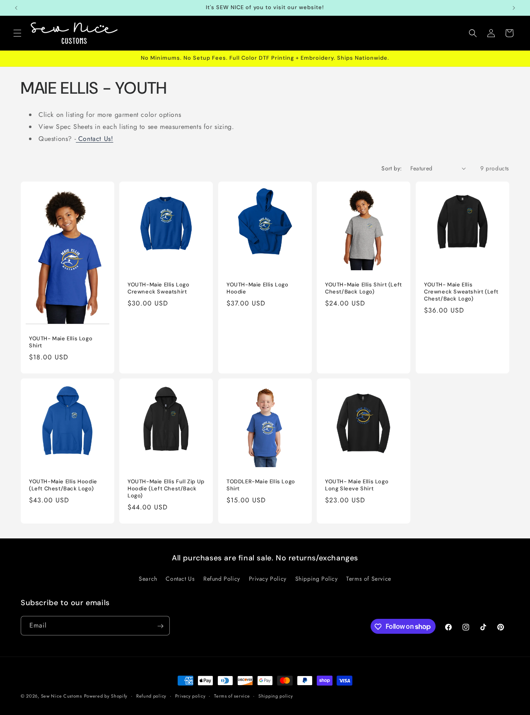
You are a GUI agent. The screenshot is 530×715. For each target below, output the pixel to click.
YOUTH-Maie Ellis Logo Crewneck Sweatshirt (159, 288)
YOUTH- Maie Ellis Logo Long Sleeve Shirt (356, 485)
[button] (17, 33)
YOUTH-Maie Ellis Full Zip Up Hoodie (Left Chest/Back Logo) (166, 488)
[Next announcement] (514, 8)
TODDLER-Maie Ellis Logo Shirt (260, 485)
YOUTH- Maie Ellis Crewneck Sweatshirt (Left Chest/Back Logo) (461, 291)
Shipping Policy (316, 578)
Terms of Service (368, 578)
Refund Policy (221, 578)
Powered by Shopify (106, 696)
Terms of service (232, 695)
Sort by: (391, 168)
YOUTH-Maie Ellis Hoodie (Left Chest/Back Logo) (63, 485)
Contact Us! (94, 138)
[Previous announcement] (16, 8)
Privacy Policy (268, 578)
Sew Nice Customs (61, 696)
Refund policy (151, 695)
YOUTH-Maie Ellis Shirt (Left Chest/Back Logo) (363, 288)
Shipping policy (275, 695)
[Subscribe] (160, 626)
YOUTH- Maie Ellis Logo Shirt (60, 342)
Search (148, 578)
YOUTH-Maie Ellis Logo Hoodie (257, 288)
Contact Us (180, 578)
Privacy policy (190, 695)
